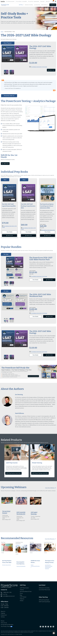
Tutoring (22, 589)
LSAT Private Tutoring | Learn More (40, 473)
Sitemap (3, 617)
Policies (2, 621)
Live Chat (5, 594)
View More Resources (50, 539)
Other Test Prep (44, 4)
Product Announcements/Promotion (35, 566)
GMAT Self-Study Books (44, 601)
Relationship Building (48, 566)
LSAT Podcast (23, 597)
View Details (9, 232)
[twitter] (42, 626)
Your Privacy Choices (5, 626)
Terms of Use (4, 622)
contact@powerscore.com (9, 596)
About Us (3, 611)
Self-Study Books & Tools (26, 591)
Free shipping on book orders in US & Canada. (39, 66)
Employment (4, 615)
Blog (21, 595)
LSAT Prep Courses (24, 588)
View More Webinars (50, 488)
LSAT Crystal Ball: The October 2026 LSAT (21, 514)
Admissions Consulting (29, 4)
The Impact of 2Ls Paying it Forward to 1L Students (49, 562)
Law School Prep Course (44, 589)
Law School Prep (37, 4)
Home (2, 31)
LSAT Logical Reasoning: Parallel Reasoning (35, 514)
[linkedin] (45, 626)
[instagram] (50, 626)
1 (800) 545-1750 (7, 592)
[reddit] (53, 626)
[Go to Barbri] (3, 1)
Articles (21, 600)
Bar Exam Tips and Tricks (6, 564)
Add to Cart (51, 70)
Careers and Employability (21, 566)
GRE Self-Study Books (44, 600)
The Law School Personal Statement (6, 513)
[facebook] (40, 626)
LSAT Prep (21, 4)
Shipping (3, 613)
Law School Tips (48, 564)
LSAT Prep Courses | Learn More (13, 473)
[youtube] (48, 626)
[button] (53, 1)
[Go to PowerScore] (5, 5)
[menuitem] (10, 1)
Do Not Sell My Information (7, 624)
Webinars (22, 599)
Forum (21, 593)
